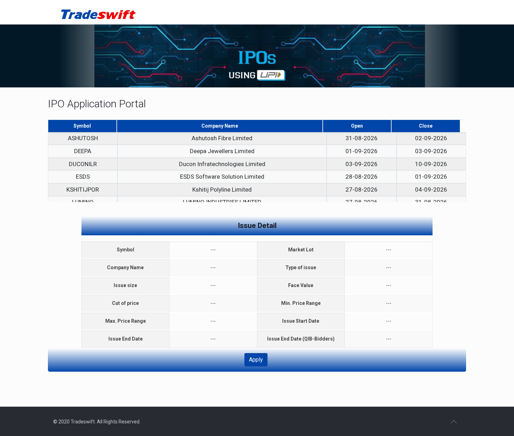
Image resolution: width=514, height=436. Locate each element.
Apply (256, 359)
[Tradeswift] (98, 12)
